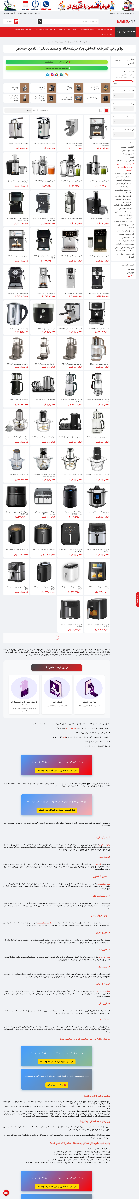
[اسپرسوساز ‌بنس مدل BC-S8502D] (97, 278)
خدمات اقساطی (128, 237)
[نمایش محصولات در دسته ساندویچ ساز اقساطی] (105, 88)
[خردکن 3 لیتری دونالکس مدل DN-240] (43, 421)
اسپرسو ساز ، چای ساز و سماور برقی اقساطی (122, 197)
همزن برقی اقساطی (124, 180)
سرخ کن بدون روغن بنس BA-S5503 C (44, 550)
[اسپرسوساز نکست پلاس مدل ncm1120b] (97, 128)
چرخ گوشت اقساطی (123, 176)
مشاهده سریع (99, 137)
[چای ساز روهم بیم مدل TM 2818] (43, 348)
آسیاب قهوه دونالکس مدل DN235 (71, 218)
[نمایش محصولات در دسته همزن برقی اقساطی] (51, 88)
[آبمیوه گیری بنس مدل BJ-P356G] (43, 165)
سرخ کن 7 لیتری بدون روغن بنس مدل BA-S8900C (97, 550)
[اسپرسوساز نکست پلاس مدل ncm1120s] (70, 128)
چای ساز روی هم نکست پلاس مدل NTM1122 (71, 400)
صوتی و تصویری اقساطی (125, 244)
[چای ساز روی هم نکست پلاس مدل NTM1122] (70, 384)
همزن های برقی (104, 1065)
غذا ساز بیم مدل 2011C (75, 697)
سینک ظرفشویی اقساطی (123, 221)
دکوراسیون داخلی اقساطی (124, 251)
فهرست (100, 110)
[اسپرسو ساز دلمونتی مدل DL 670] (97, 240)
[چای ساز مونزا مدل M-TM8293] (43, 384)
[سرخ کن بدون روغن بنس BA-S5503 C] (43, 534)
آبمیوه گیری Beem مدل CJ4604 (18, 143)
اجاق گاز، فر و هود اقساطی (125, 216)
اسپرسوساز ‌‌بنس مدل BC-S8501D (18, 256)
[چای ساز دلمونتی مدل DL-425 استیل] (16, 313)
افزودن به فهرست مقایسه (103, 137)
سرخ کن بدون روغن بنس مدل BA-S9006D (44, 626)
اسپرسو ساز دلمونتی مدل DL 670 (99, 256)
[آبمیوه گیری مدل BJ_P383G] (70, 165)
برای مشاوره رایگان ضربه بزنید (56, 62)
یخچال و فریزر (104, 953)
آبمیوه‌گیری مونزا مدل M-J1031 (99, 218)
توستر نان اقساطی (125, 208)
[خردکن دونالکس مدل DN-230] (70, 459)
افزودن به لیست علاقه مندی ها (107, 137)
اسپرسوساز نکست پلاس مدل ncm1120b (100, 144)
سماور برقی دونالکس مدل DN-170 (72, 662)
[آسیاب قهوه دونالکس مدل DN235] (70, 203)
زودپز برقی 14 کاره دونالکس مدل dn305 (98, 513)
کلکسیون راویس (128, 150)
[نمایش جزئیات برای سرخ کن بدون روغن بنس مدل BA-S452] (43, 571)
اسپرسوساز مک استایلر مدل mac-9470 (70, 329)
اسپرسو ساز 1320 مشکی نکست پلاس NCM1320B (44, 219)
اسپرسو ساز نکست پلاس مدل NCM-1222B (44, 257)
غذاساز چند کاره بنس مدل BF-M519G (97, 733)
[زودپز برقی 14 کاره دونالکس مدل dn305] (97, 496)
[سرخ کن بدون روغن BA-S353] (70, 571)
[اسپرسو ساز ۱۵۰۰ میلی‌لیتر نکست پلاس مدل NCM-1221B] (16, 203)
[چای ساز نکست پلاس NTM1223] (16, 384)
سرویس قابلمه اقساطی (123, 212)
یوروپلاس (130, 272)
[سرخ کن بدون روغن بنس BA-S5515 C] (16, 534)
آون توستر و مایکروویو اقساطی (123, 191)
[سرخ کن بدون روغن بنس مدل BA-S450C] (70, 496)
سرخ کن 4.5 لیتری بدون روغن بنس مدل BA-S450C (71, 513)
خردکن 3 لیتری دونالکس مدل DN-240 (43, 437)
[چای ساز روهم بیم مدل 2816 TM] (70, 348)
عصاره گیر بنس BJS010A (101, 697)
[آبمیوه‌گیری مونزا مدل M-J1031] (97, 203)
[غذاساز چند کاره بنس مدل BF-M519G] (97, 717)
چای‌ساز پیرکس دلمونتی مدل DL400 (97, 437)
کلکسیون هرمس (127, 147)
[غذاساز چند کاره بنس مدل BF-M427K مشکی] (16, 682)
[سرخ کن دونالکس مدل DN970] (97, 646)
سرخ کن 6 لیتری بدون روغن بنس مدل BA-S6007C (17, 513)
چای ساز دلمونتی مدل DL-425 (19, 329)
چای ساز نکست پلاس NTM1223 (18, 399)
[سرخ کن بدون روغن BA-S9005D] (70, 609)
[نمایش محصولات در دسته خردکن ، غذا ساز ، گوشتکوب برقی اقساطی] (24, 98)
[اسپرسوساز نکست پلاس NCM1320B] (43, 203)
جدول (106, 110)
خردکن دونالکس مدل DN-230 (73, 474)
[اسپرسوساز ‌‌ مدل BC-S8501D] (16, 240)
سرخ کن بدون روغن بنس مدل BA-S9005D (71, 626)
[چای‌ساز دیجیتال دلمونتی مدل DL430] (70, 421)
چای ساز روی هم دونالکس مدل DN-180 (98, 400)
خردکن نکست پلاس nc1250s (19, 474)
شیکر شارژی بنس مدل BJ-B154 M (18, 662)
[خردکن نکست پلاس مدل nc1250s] (16, 459)
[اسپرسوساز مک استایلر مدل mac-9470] (70, 313)
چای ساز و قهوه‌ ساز (44, 1031)
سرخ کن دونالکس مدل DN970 (99, 662)
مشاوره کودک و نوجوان (125, 160)
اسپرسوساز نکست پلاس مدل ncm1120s (73, 144)
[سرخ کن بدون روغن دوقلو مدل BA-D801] (43, 496)
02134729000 (71, 836)
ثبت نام (37, 13)
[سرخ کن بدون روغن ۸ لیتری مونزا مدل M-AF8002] (70, 534)
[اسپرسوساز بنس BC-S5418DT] (43, 278)
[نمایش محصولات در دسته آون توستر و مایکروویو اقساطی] (78, 98)
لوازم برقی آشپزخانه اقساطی (125, 168)
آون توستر (97, 972)
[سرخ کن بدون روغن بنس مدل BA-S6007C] (16, 496)
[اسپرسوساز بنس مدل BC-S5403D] (97, 313)
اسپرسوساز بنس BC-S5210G (73, 293)
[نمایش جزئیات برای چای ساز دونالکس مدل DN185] (97, 348)
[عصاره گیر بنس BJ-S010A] (97, 682)
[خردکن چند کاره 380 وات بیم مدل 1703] (16, 421)
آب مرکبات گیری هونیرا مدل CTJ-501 (44, 143)
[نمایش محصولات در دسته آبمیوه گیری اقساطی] (24, 88)
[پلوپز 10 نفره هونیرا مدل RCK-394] (43, 313)
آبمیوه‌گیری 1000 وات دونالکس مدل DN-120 (18, 182)
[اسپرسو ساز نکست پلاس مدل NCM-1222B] (43, 240)
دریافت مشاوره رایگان (56, 1193)
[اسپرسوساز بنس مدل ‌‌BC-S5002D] (16, 278)
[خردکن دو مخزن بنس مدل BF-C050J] (97, 459)
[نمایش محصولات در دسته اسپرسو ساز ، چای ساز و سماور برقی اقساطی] (51, 98)
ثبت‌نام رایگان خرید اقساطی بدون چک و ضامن (56, 68)
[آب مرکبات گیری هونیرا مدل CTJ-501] (43, 128)
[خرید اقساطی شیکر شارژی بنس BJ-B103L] (43, 646)
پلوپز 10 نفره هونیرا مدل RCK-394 (45, 329)
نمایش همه (129, 276)
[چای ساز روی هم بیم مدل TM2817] (16, 348)
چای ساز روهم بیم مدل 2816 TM (72, 364)
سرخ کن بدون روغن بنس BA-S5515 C (17, 550)
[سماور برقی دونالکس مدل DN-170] (70, 646)
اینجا (64, 845)
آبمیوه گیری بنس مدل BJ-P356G (45, 181)
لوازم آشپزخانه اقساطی (125, 164)
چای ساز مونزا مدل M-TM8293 (45, 399)
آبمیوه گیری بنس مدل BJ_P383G (71, 181)
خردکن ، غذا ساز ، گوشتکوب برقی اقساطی (122, 204)
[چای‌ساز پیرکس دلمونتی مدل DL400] (97, 421)
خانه (89, 42)
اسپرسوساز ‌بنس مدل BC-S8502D (98, 293)
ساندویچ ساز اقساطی (123, 173)
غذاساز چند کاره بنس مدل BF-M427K (17, 697)
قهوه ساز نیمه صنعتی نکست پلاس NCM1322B (72, 734)
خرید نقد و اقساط (91, 138)
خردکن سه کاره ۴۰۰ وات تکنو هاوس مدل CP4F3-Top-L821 (44, 475)
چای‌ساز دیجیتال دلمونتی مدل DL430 (70, 437)
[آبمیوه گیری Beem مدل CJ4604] (16, 128)
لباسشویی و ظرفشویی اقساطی (126, 226)
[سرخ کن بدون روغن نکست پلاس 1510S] (16, 609)
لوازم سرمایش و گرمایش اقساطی (125, 255)
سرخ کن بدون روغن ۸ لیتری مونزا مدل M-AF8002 (70, 550)
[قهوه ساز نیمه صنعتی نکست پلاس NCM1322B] (70, 717)
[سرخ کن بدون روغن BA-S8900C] (97, 534)
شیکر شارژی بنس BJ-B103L (47, 662)
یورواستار (130, 269)
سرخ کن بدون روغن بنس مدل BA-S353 (71, 588)
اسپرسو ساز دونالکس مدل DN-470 (71, 256)
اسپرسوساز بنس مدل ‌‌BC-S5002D (18, 293)
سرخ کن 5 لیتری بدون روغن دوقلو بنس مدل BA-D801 (45, 513)
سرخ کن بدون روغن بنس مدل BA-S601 (17, 588)
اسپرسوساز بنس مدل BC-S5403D (98, 329)
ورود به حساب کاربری (25, 13)
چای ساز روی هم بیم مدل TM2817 (17, 364)
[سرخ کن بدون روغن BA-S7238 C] (97, 571)
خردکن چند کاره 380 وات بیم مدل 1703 (18, 438)
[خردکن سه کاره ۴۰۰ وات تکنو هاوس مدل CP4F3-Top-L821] (43, 459)
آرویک (132, 157)
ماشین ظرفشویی (103, 992)
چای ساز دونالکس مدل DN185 (99, 364)
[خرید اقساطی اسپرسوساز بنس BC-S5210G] (70, 278)
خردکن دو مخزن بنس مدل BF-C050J (97, 474)
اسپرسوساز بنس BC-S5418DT (46, 293)
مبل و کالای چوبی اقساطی (124, 247)
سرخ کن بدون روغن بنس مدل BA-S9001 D (98, 626)
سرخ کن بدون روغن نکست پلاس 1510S (18, 626)
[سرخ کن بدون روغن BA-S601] (16, 571)
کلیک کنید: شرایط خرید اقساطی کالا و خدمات (56, 1169)
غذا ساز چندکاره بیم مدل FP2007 (45, 697)
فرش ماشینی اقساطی (126, 241)
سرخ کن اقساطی (125, 186)
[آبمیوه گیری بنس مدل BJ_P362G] (97, 165)
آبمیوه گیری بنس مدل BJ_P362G (98, 181)
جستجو (40, 21)
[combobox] (70, 21)
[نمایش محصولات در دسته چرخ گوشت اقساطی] (78, 88)
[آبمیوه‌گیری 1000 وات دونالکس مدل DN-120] (16, 165)
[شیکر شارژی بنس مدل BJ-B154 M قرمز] (16, 646)
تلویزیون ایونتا (128, 153)
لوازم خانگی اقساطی (126, 234)
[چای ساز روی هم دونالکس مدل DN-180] (97, 384)
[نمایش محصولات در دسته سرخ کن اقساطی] (105, 98)
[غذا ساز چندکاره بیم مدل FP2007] (43, 682)
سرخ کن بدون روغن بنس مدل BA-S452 (44, 588)
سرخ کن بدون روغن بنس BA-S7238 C (97, 588)
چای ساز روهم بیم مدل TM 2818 (45, 364)
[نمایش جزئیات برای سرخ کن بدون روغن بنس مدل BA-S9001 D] (97, 609)
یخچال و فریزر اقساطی (125, 230)
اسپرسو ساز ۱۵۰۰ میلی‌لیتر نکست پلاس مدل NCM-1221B (17, 219)
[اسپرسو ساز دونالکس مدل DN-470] (70, 240)
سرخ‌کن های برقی (103, 1099)
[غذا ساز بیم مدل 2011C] (70, 682)
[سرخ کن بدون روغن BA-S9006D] (43, 609)
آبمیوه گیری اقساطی (123, 183)
